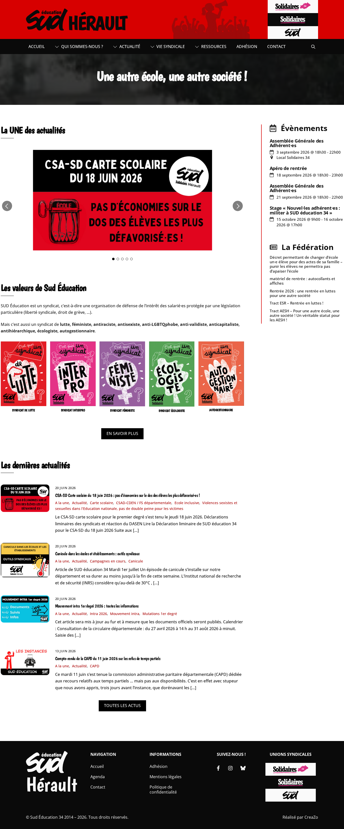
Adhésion (246, 46)
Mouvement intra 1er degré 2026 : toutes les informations (97, 606)
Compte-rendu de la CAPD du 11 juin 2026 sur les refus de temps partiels (107, 658)
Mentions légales (166, 776)
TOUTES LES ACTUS (122, 705)
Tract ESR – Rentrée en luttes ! (296, 303)
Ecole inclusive (187, 502)
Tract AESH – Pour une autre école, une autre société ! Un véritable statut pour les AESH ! (305, 315)
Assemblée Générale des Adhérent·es (297, 143)
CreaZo (311, 817)
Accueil (36, 46)
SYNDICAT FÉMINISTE (122, 410)
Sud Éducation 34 (46, 817)
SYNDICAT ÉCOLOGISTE (172, 411)
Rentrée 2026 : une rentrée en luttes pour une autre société (302, 293)
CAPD (94, 666)
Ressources (213, 46)
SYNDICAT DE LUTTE (23, 410)
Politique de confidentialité (163, 789)
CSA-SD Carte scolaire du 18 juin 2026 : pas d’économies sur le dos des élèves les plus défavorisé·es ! (127, 495)
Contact (276, 46)
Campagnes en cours (107, 561)
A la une (62, 502)
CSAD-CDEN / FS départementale (143, 502)
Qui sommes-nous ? (81, 46)
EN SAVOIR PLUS (122, 433)
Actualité (129, 46)
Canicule (135, 561)
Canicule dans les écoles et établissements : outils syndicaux (97, 553)
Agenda (97, 776)
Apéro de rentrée (288, 168)
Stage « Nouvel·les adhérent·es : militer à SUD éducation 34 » (305, 210)
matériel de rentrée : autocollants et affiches (302, 281)
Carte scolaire (101, 502)
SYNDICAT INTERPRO (73, 410)
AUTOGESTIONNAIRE (221, 410)
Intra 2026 (98, 613)
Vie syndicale (170, 46)
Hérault (51, 784)
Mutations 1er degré (160, 613)
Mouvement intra (124, 613)
